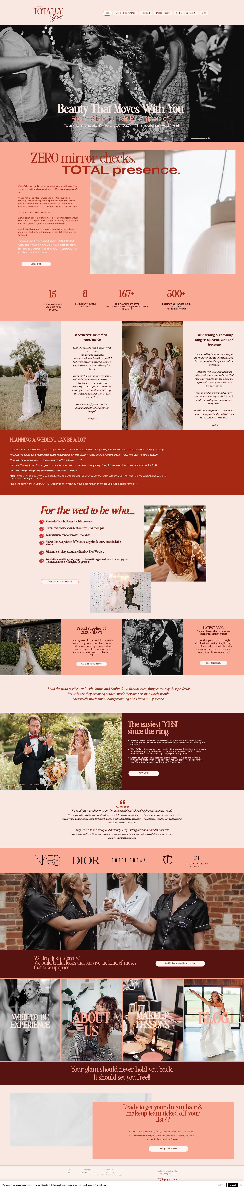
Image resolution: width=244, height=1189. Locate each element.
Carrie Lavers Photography (200, 137)
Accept (233, 1185)
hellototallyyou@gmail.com (169, 1171)
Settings (221, 1185)
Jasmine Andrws (47, 784)
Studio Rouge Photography (129, 254)
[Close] (240, 1185)
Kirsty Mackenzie (34, 784)
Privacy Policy (100, 1185)
